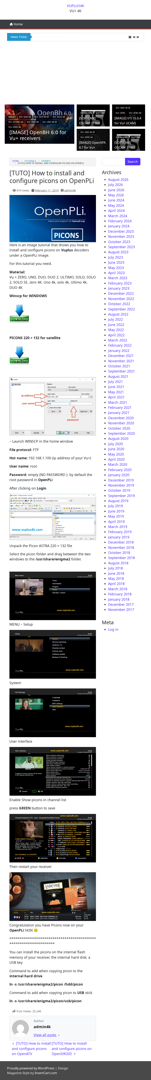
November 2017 (121, 609)
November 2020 (121, 423)
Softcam (100, 113)
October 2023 (119, 241)
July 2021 (115, 381)
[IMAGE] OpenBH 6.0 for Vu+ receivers (37, 135)
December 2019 (121, 480)
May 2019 (116, 516)
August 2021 (118, 376)
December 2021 (121, 355)
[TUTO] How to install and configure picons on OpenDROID (72, 1048)
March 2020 (117, 464)
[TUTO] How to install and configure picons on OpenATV (31, 1048)
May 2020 (116, 454)
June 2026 (116, 190)
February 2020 (120, 469)
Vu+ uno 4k (33, 122)
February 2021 (120, 407)
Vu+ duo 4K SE (42, 116)
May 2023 (116, 267)
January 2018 (118, 599)
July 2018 (115, 568)
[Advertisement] (75, 72)
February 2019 (120, 531)
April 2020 (116, 459)
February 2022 (120, 345)
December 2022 (121, 293)
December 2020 (121, 418)
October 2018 (119, 552)
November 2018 (121, 547)
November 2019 (121, 485)
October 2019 (119, 490)
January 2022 (118, 350)
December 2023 (121, 231)
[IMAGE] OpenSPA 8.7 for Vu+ (54, 37)
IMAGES (12, 116)
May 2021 (116, 392)
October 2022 (119, 303)
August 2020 (118, 438)
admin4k (70, 190)
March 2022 (117, 340)
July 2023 (115, 257)
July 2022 (115, 319)
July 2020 (115, 443)
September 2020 (121, 433)
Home (18, 24)
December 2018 (121, 542)
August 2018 (118, 563)
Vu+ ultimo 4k (15, 122)
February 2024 (120, 221)
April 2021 (116, 397)
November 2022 (121, 298)
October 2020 (119, 428)
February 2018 (120, 594)
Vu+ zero (120, 113)
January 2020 (118, 474)
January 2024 (118, 226)
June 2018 (116, 573)
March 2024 (117, 215)
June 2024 (116, 200)
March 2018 (117, 589)
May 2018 (116, 578)
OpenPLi (46, 161)
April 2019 (116, 521)
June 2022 (116, 324)
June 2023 (116, 262)
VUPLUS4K (75, 5)
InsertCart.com (46, 1073)
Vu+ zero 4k (14, 127)
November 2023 (121, 236)
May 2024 (116, 205)
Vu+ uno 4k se (49, 122)
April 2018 (116, 583)
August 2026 (118, 179)
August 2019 (118, 500)
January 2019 (118, 537)
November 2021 (121, 361)
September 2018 (121, 557)
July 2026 (115, 184)
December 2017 (121, 604)
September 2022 (121, 309)
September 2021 (121, 371)
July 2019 (115, 505)
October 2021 (119, 366)
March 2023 (117, 277)
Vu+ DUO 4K (25, 116)
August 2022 (118, 314)
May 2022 (116, 329)
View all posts (45, 1034)
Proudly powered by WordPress (30, 1068)
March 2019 (117, 526)
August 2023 (118, 252)
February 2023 (120, 283)
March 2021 (117, 402)
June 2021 (116, 386)
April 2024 (116, 210)
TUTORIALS (30, 161)
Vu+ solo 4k (59, 116)
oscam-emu (86, 113)
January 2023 (118, 288)
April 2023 (116, 272)
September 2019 (121, 495)
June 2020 (116, 449)
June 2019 (116, 511)
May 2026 (116, 195)
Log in (113, 629)
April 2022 (116, 335)
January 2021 (118, 412)
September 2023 (121, 246)
